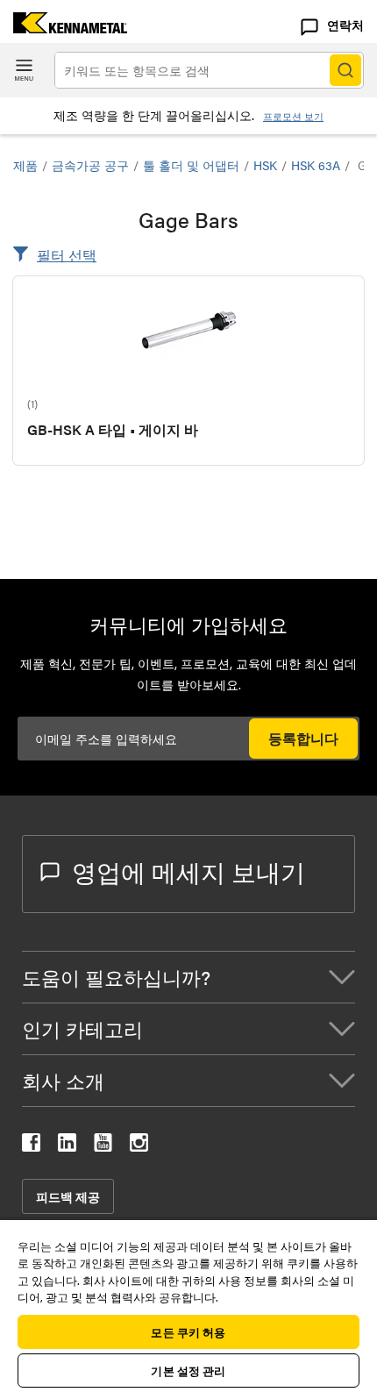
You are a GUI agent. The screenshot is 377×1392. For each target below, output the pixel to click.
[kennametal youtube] (103, 1146)
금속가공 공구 (90, 165)
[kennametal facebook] (31, 1146)
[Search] (345, 70)
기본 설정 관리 (188, 1370)
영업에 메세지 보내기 (188, 871)
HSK (265, 165)
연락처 (345, 24)
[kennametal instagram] (139, 1146)
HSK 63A (315, 165)
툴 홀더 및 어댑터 (191, 165)
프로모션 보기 (293, 116)
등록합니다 (303, 738)
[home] (63, 28)
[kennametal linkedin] (67, 1146)
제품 (25, 165)
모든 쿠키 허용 (188, 1332)
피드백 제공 (68, 1196)
